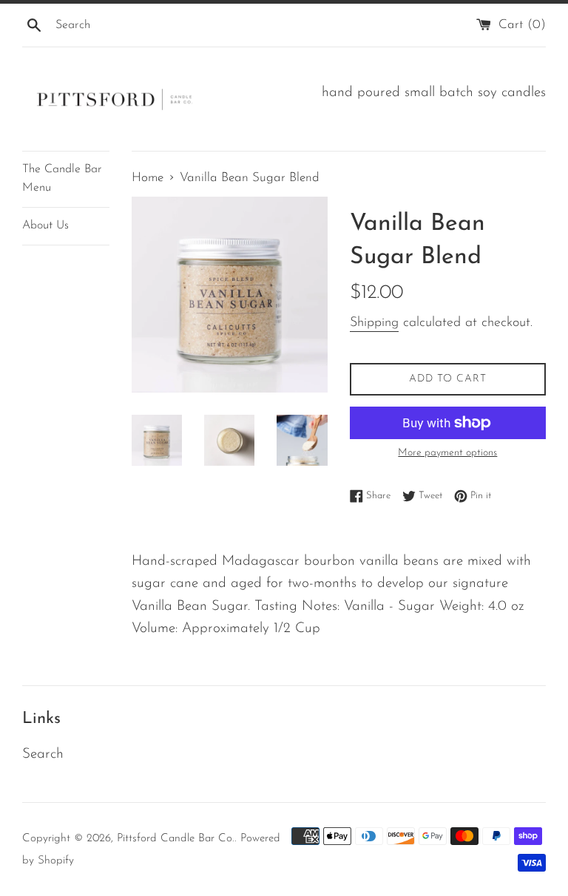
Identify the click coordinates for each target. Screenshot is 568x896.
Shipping (374, 323)
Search (43, 754)
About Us (45, 225)
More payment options (447, 453)
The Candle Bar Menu (61, 178)
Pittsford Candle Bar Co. (175, 838)
